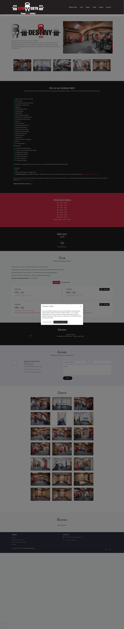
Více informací (47, 322)
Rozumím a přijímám (60, 322)
